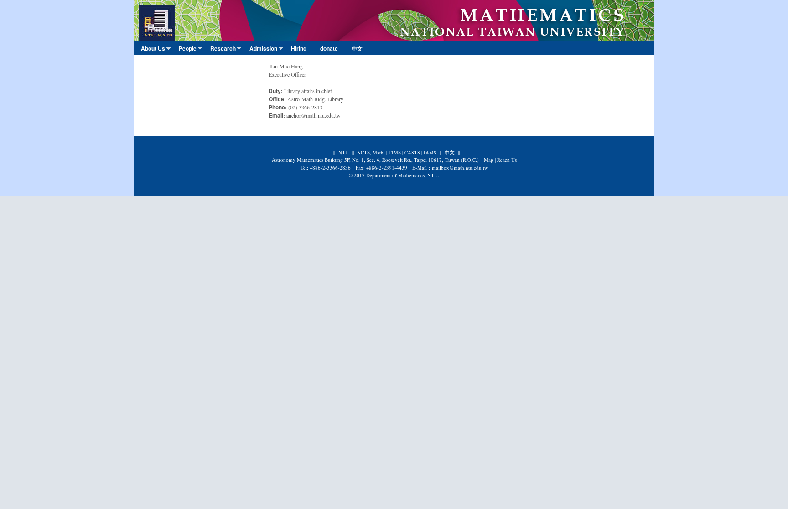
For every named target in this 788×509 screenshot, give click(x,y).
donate (329, 48)
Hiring (298, 48)
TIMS (395, 152)
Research (225, 49)
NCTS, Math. (371, 152)
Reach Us (507, 159)
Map (488, 159)
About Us (155, 49)
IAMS (430, 152)
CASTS (412, 152)
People (190, 49)
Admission (265, 49)
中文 (357, 48)
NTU (343, 152)
